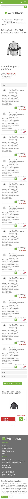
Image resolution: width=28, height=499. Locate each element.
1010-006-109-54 (13, 183)
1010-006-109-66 (13, 324)
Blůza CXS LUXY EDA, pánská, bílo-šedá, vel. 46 (16, 91)
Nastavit (11, 497)
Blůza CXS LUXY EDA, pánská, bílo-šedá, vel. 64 (16, 302)
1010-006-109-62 (13, 277)
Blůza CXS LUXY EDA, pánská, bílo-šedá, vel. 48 (16, 114)
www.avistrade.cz (9, 476)
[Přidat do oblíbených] (25, 419)
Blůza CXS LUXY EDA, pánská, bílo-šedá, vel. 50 (16, 138)
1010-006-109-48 (13, 112)
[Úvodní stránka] (2, 19)
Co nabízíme (5, 447)
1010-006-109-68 (13, 347)
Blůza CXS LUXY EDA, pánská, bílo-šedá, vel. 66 (16, 326)
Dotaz (3, 376)
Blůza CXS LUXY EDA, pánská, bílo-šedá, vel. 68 (16, 349)
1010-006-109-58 (13, 230)
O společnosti (5, 445)
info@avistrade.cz (10, 474)
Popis (3, 372)
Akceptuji (4, 497)
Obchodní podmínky (7, 448)
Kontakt (4, 453)
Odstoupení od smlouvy (8, 451)
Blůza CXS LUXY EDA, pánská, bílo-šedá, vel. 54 (16, 185)
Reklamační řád (6, 450)
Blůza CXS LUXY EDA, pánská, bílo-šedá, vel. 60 (16, 255)
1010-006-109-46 (13, 89)
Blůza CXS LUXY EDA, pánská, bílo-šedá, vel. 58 (16, 232)
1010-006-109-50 (13, 136)
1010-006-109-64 (13, 300)
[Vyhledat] (25, 6)
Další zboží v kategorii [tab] (12, 384)
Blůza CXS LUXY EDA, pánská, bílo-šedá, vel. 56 (16, 208)
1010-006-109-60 (13, 253)
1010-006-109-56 (13, 206)
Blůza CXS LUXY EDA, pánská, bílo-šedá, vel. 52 (16, 161)
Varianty (4, 85)
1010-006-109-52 (13, 159)
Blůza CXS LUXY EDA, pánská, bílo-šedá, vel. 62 (16, 279)
